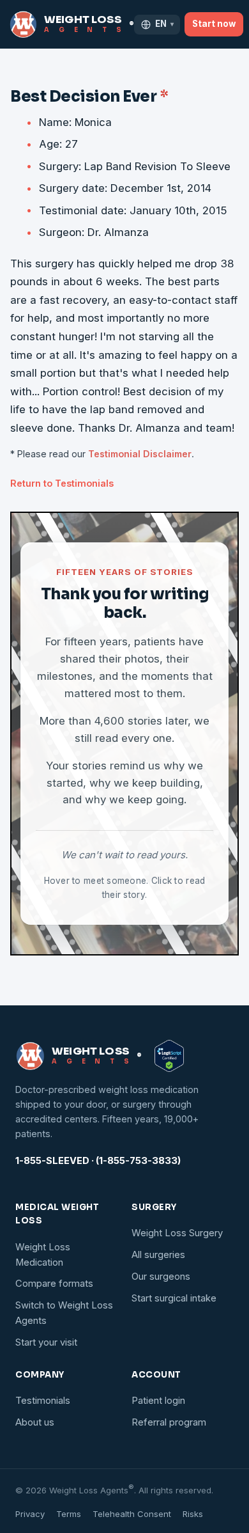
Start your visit (46, 1342)
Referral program (169, 1422)
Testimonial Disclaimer (140, 453)
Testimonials (42, 1400)
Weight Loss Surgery (177, 1233)
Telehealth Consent (132, 1514)
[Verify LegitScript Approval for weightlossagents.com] (169, 1056)
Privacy (30, 1514)
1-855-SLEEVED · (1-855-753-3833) (98, 1161)
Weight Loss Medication (42, 1254)
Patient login (158, 1400)
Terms (68, 1514)
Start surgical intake (174, 1298)
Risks (193, 1514)
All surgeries (158, 1255)
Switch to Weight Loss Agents (64, 1313)
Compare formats (54, 1283)
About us (34, 1422)
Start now (214, 24)
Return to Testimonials (62, 483)
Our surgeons (161, 1276)
